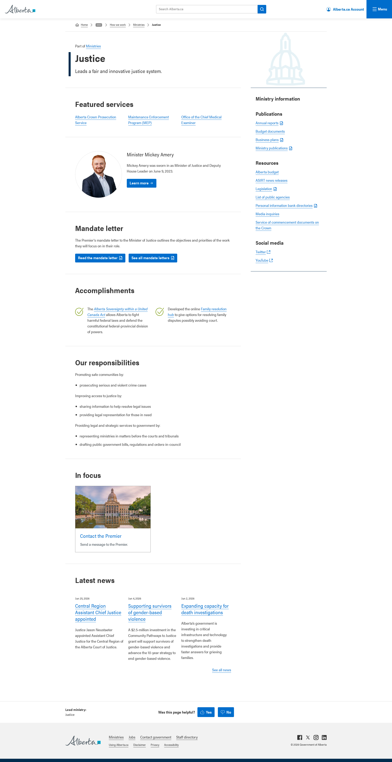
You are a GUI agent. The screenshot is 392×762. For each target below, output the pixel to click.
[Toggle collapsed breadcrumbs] (98, 25)
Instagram (316, 737)
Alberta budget (267, 171)
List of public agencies (273, 196)
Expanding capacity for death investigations (205, 609)
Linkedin (324, 737)
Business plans (267, 139)
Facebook (299, 737)
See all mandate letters (150, 257)
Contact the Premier (100, 535)
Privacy (155, 745)
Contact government (155, 737)
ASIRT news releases (271, 180)
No (228, 712)
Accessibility (171, 745)
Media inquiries (267, 213)
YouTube (262, 260)
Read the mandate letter (98, 257)
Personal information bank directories (284, 205)
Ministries (139, 24)
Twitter (261, 251)
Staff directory (187, 737)
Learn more (139, 182)
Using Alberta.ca (118, 745)
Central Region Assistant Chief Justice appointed (98, 612)
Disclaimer (139, 745)
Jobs (132, 737)
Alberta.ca (83, 741)
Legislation (264, 188)
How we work (118, 24)
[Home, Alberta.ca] (20, 9)
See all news (221, 669)
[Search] (262, 9)
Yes (209, 712)
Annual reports (267, 122)
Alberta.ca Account (348, 9)
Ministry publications (272, 147)
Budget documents (270, 131)
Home (84, 24)
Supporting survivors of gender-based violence (150, 612)
